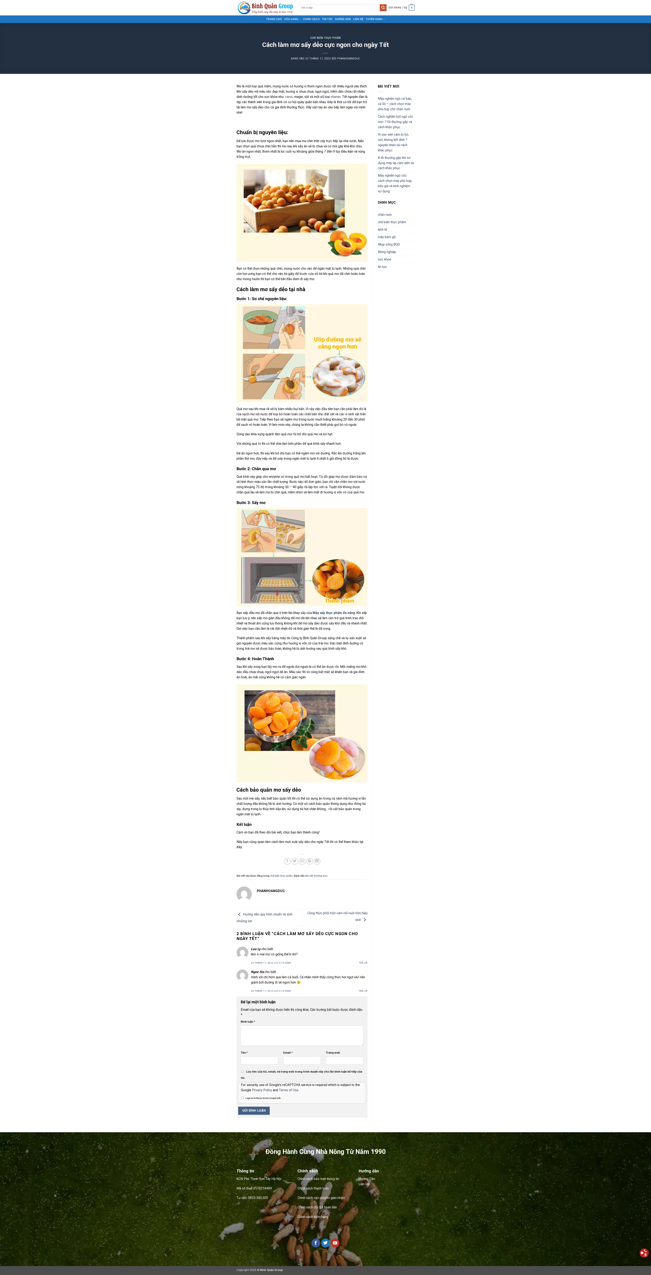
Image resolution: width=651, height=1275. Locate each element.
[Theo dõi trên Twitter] (325, 1243)
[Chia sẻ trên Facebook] (287, 861)
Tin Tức (327, 19)
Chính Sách (311, 19)
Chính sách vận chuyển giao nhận (321, 1198)
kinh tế (382, 230)
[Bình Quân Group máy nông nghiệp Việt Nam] (265, 8)
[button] (401, 7)
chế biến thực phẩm (325, 37)
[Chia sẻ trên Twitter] (294, 861)
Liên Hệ (364, 1184)
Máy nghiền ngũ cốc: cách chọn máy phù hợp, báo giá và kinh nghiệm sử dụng (395, 183)
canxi (289, 97)
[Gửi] (383, 7)
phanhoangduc (348, 58)
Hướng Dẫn (367, 1179)
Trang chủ (274, 19)
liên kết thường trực (316, 875)
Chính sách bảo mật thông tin (318, 1179)
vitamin (336, 97)
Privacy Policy (262, 1090)
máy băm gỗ (387, 237)
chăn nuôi (385, 215)
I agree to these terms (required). (263, 1098)
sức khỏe (384, 259)
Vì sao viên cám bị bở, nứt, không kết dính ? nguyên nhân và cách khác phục (393, 142)
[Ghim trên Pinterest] (309, 861)
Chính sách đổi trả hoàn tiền (317, 1207)
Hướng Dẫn (343, 19)
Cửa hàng (291, 19)
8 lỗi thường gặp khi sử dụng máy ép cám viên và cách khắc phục (396, 163)
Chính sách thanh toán (313, 1188)
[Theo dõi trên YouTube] (335, 1243)
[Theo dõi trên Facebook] (315, 1243)
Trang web (333, 1052)
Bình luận (248, 1021)
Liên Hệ (358, 19)
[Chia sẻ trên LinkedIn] (317, 861)
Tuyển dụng (374, 19)
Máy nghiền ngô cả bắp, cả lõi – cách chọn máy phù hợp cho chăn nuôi (395, 104)
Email (288, 1052)
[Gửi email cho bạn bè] (302, 861)
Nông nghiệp (387, 252)
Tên (244, 1052)
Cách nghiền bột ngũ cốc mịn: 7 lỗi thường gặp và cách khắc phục (395, 122)
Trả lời (363, 962)
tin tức (382, 267)
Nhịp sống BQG (389, 244)
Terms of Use (288, 1090)
